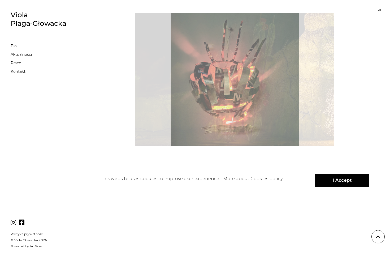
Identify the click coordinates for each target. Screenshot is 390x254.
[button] (342, 180)
